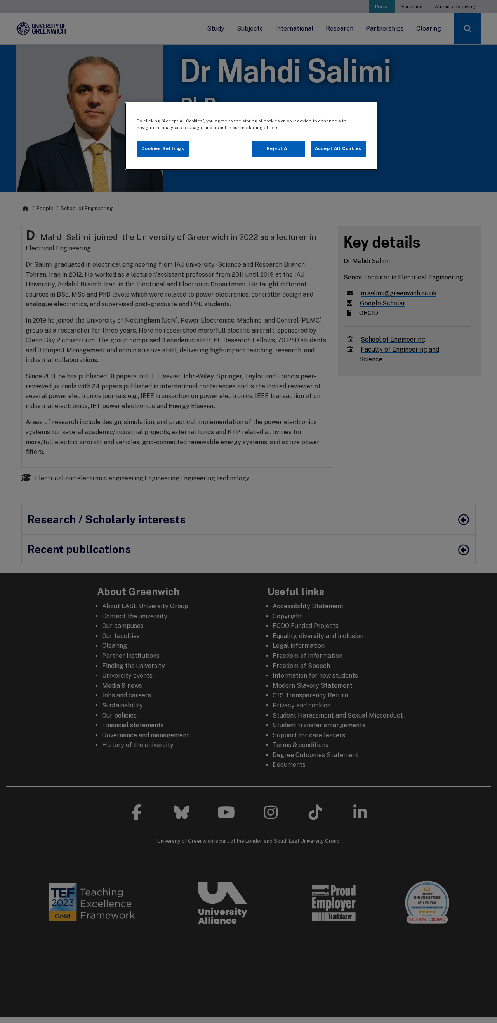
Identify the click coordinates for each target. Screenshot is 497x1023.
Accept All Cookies (338, 148)
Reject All (279, 148)
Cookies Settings (162, 148)
